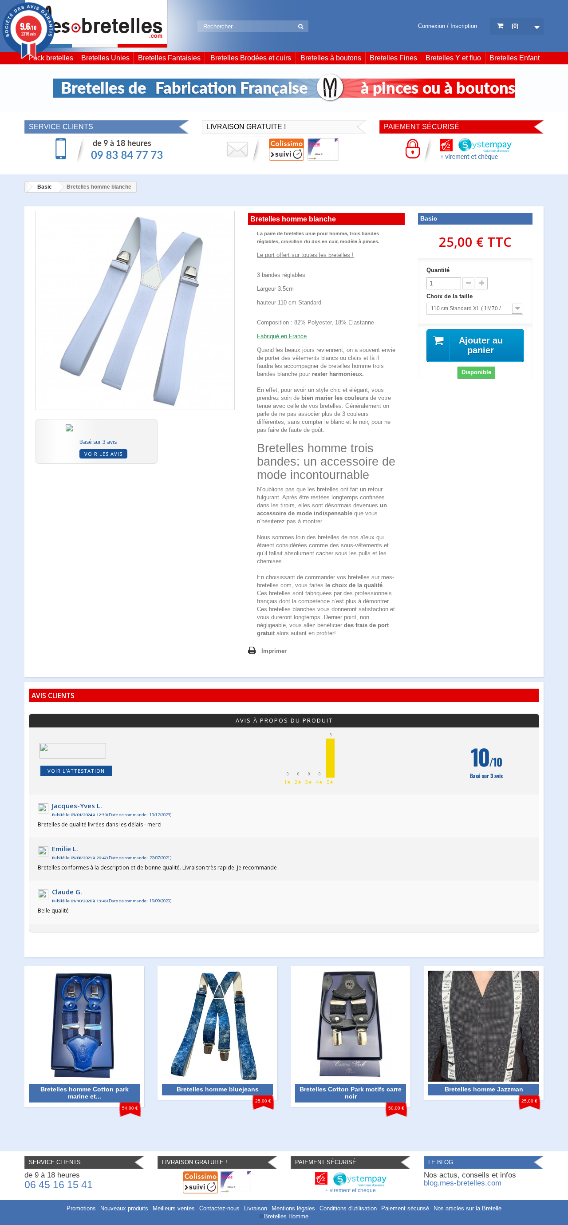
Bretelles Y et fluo (453, 58)
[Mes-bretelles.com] (96, 24)
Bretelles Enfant (514, 58)
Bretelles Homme (286, 1216)
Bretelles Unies (105, 58)
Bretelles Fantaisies (169, 58)
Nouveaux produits (124, 1208)
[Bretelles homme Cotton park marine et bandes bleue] (84, 1026)
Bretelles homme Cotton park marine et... (84, 1093)
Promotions (81, 1208)
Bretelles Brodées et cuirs (250, 58)
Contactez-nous (219, 1208)
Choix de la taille (450, 296)
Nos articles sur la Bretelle (467, 1208)
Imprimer (274, 651)
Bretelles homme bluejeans (218, 1089)
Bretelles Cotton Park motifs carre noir (351, 1093)
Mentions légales (293, 1208)
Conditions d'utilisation (348, 1208)
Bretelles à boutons (330, 58)
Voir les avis (103, 453)
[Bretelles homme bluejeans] (217, 1026)
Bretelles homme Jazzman (484, 1089)
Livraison (255, 1208)
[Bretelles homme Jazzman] (483, 1026)
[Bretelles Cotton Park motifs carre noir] (350, 1026)
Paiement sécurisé (405, 1208)
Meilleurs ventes (174, 1208)
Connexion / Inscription (447, 26)
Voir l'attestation (76, 770)
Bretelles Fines (393, 58)
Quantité (438, 270)
